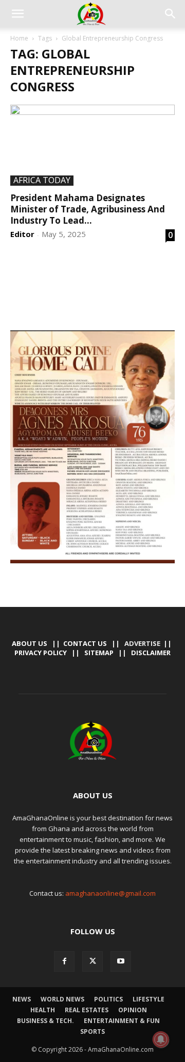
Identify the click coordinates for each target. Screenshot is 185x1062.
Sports (92, 1031)
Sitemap (99, 652)
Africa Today (41, 180)
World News (62, 999)
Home (19, 38)
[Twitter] (92, 961)
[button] (17, 14)
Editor (22, 234)
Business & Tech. (45, 1020)
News (21, 999)
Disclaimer (151, 652)
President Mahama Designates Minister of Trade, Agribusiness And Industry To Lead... (87, 209)
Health (42, 1010)
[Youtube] (120, 961)
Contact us (85, 643)
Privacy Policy (40, 652)
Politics (108, 999)
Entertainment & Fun (122, 1020)
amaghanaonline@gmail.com (110, 893)
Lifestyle (148, 999)
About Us (29, 643)
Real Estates (86, 1010)
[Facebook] (64, 961)
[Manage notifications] (161, 1039)
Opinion (132, 1010)
